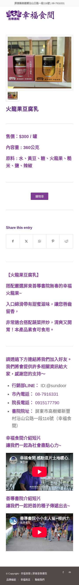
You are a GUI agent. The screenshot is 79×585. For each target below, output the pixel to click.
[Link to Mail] (69, 572)
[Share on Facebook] (13, 241)
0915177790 (47, 402)
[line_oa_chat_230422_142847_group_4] (39, 62)
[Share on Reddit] (66, 241)
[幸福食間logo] (33, 15)
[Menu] (67, 15)
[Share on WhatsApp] (39, 241)
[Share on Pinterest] (52, 241)
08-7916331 (46, 394)
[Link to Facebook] (63, 572)
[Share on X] (26, 241)
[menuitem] (67, 15)
